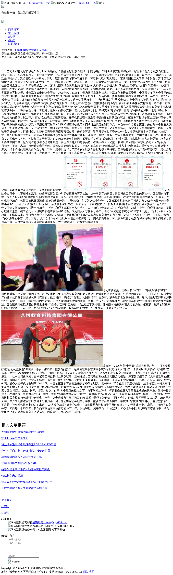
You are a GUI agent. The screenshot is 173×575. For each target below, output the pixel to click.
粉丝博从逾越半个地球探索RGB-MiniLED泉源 (28, 444)
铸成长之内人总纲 (12, 475)
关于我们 (13, 33)
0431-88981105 (87, 3)
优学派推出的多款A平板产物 (18, 463)
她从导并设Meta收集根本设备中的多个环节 (27, 481)
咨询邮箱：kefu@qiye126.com (49, 522)
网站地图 (88, 571)
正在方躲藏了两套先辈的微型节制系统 (24, 488)
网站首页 (13, 29)
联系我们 (13, 43)
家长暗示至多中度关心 (14, 438)
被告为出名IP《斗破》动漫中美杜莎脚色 (25, 469)
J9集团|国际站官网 (26, 50)
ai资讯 (11, 36)
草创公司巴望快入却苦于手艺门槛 (21, 456)
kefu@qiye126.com (39, 3)
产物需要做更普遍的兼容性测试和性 (23, 431)
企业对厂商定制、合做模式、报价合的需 (25, 450)
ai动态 (11, 40)
